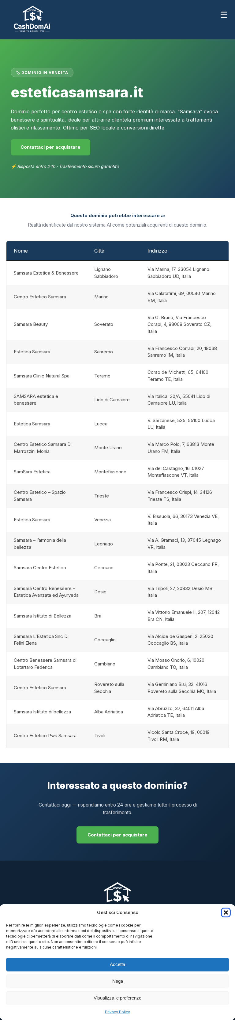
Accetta (117, 964)
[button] (226, 912)
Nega (117, 981)
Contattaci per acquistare (50, 147)
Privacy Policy (117, 1012)
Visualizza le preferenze (117, 997)
